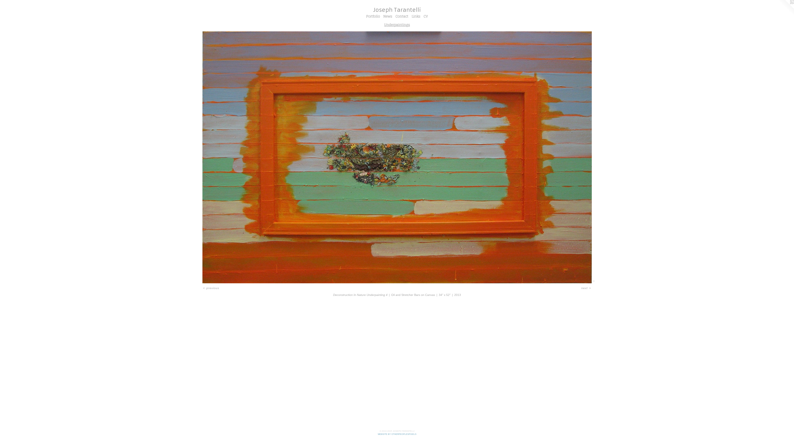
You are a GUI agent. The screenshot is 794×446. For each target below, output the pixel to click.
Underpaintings (397, 25)
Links (416, 16)
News (387, 16)
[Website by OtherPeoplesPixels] (785, 8)
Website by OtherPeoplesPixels (397, 434)
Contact (402, 16)
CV (426, 16)
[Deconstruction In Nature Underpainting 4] (397, 157)
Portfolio (373, 16)
